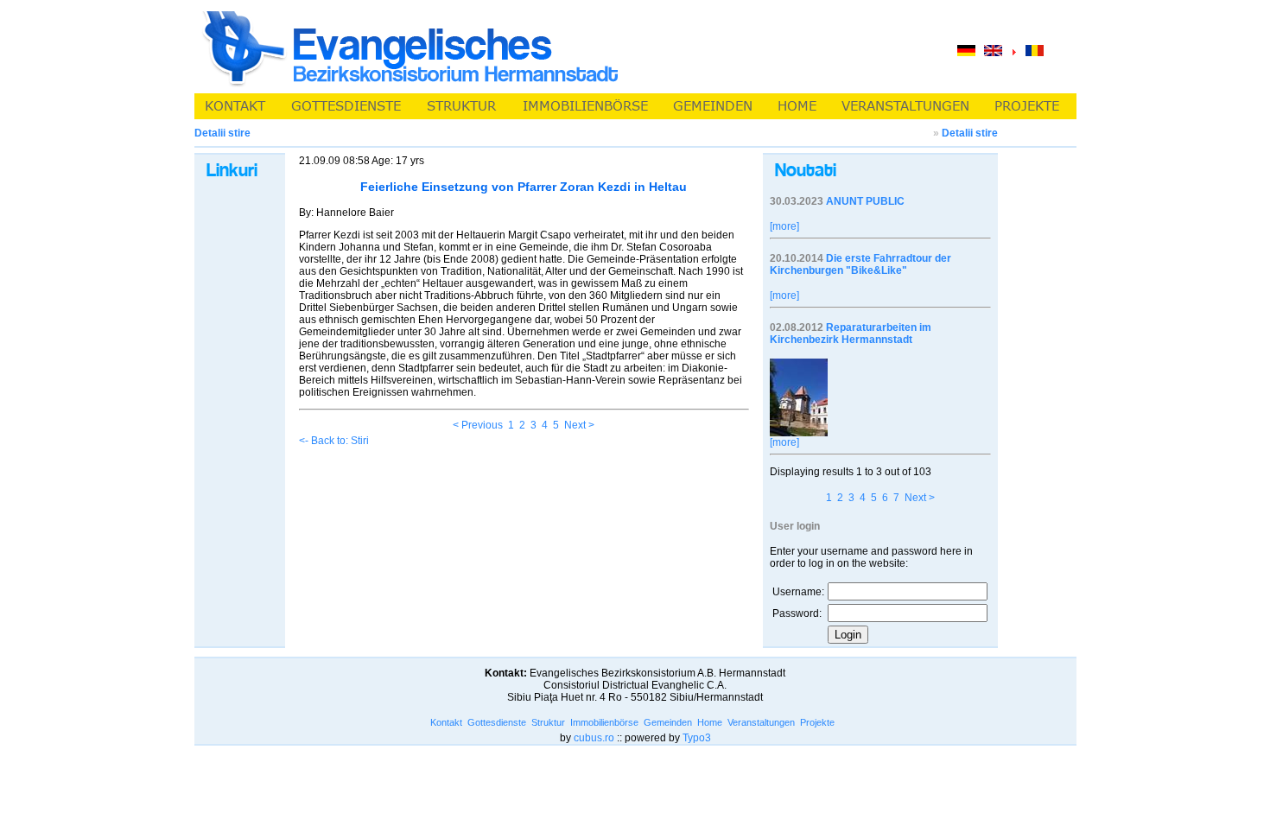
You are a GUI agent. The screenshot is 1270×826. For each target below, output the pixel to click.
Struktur (548, 722)
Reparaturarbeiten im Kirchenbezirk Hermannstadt (850, 333)
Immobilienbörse (604, 722)
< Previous (478, 425)
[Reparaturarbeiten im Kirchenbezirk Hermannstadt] (799, 433)
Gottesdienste (496, 722)
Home (709, 722)
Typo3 (697, 738)
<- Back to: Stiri (334, 441)
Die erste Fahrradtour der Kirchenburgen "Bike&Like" (860, 264)
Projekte (817, 722)
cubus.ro (594, 738)
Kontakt (446, 722)
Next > (579, 425)
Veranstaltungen (761, 722)
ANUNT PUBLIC (865, 201)
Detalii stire (970, 133)
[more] (784, 226)
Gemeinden (668, 722)
